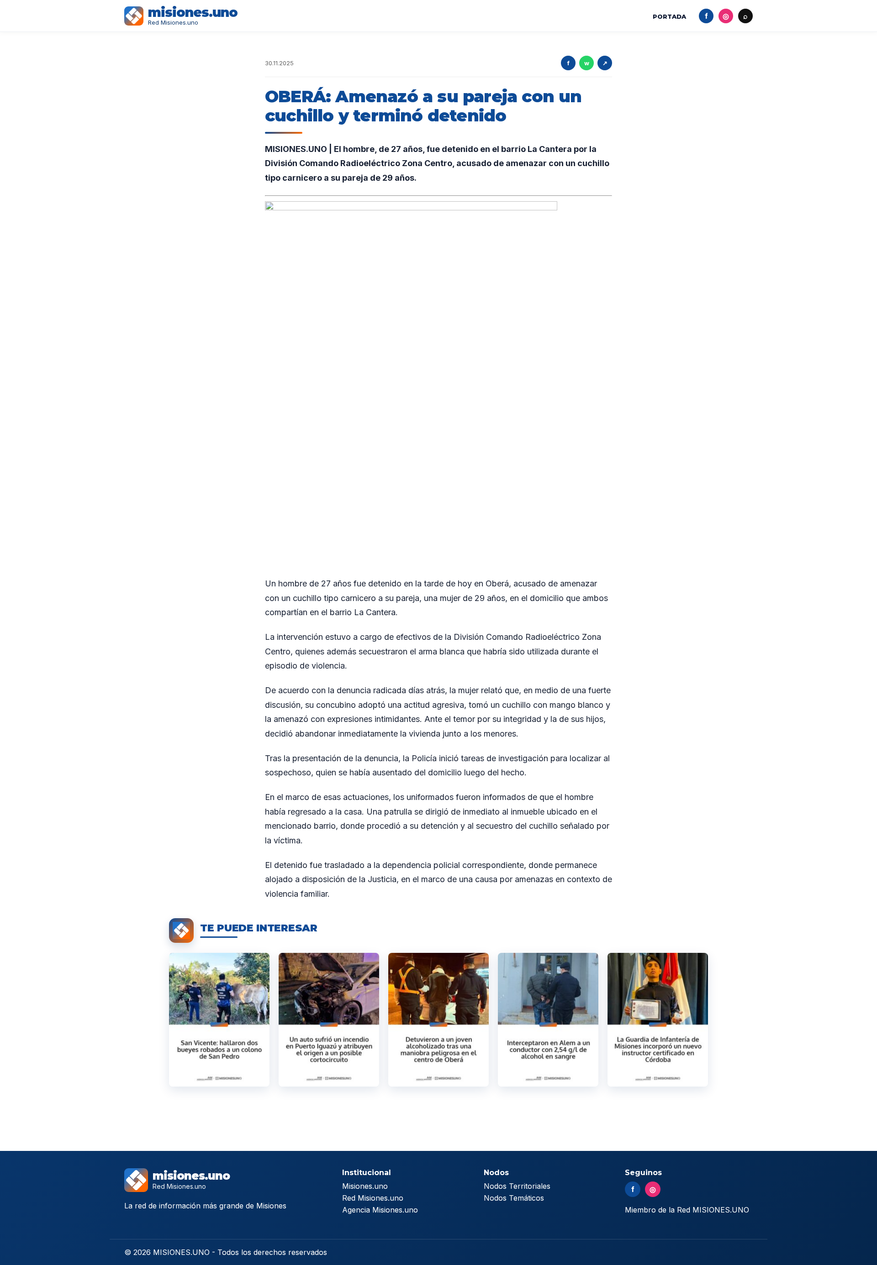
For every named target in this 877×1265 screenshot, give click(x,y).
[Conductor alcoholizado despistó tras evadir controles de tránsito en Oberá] (438, 1020)
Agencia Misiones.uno (380, 1209)
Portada (669, 16)
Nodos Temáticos (514, 1197)
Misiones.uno (365, 1186)
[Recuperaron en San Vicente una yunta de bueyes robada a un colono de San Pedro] (219, 1020)
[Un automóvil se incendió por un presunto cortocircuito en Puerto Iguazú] (329, 1020)
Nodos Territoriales (517, 1186)
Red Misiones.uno (372, 1197)
